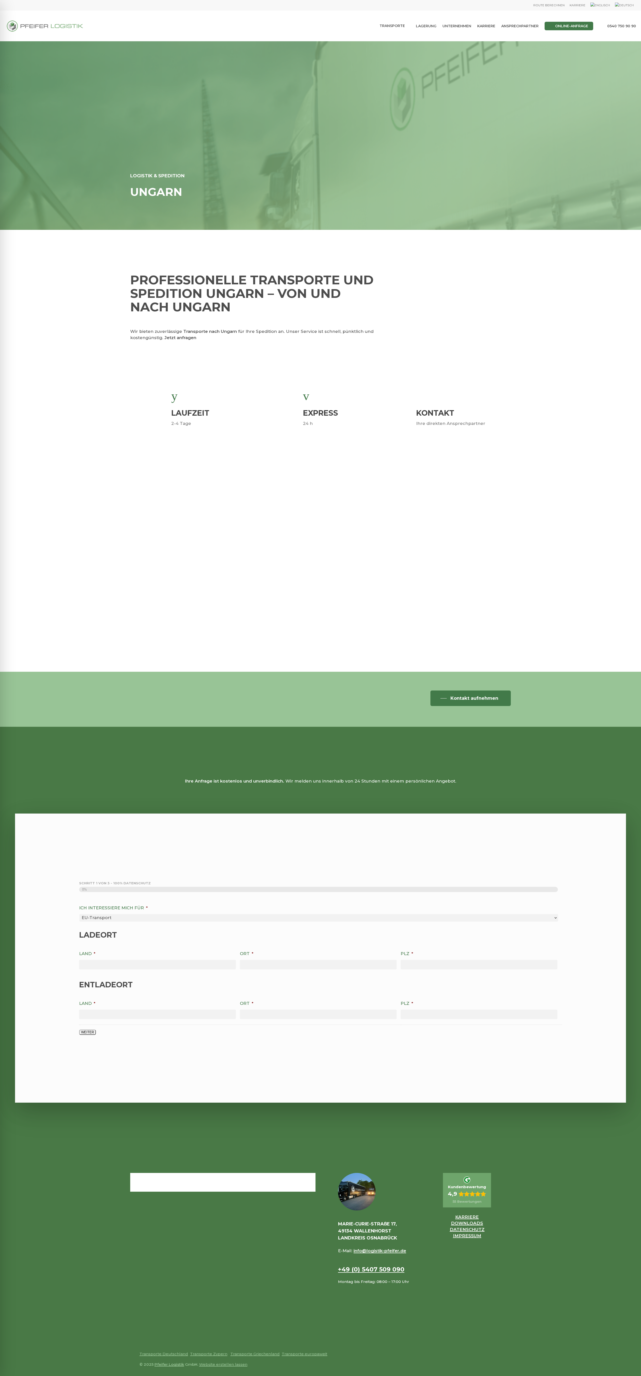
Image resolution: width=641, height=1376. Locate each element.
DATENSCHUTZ (467, 1229)
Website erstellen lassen (223, 1364)
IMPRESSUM (467, 1235)
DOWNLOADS (467, 1223)
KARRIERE (467, 1216)
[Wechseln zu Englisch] (600, 5)
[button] (470, 698)
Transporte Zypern (208, 1353)
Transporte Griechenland (255, 1353)
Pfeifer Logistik (169, 1364)
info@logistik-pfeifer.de (380, 1250)
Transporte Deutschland (163, 1353)
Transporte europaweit (304, 1353)
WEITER (87, 1032)
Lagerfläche (438, 578)
